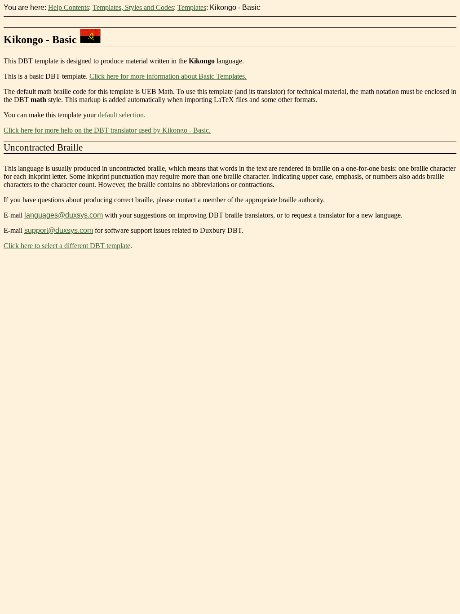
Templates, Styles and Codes (133, 7)
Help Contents (68, 7)
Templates (191, 7)
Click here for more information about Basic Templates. (168, 76)
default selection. (122, 115)
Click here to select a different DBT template (67, 245)
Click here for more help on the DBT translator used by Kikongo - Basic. (107, 130)
